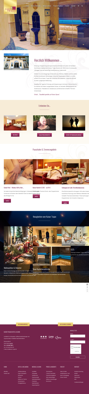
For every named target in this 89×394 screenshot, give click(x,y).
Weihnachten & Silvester (13, 267)
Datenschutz (77, 377)
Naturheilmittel (35, 383)
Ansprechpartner (35, 385)
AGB (75, 379)
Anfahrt (76, 373)
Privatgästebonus (22, 383)
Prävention (34, 381)
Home (5, 367)
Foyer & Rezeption (22, 373)
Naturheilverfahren (36, 379)
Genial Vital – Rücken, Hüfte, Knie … (14, 187)
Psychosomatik (35, 377)
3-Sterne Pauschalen (50, 373)
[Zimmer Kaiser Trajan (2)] (15, 116)
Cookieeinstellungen (78, 382)
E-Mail (72, 339)
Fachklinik (34, 371)
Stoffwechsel (35, 375)
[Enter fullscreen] (87, 284)
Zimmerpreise (49, 371)
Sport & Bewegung (64, 375)
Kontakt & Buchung (78, 371)
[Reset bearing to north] (87, 291)
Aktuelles (6, 371)
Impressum (76, 375)
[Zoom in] (87, 287)
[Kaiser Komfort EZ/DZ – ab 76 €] (52, 171)
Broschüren (48, 381)
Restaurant (20, 375)
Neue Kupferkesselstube (41, 269)
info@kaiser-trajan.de (12, 349)
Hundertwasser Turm (65, 373)
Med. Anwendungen (50, 377)
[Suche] (82, 5)
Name (71, 333)
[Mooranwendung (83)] (44, 116)
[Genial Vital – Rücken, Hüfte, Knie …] (23, 171)
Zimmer (19, 377)
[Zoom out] (87, 289)
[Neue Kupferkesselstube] (52, 245)
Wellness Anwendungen (51, 379)
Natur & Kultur (63, 371)
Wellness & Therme (22, 379)
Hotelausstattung (22, 371)
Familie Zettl (6, 373)
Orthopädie (34, 373)
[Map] (44, 303)
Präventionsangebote (51, 375)
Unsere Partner (63, 377)
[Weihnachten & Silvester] (23, 245)
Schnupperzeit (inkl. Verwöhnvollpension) (73, 188)
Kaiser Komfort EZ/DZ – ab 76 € (41, 187)
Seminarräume (21, 381)
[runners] (73, 116)
